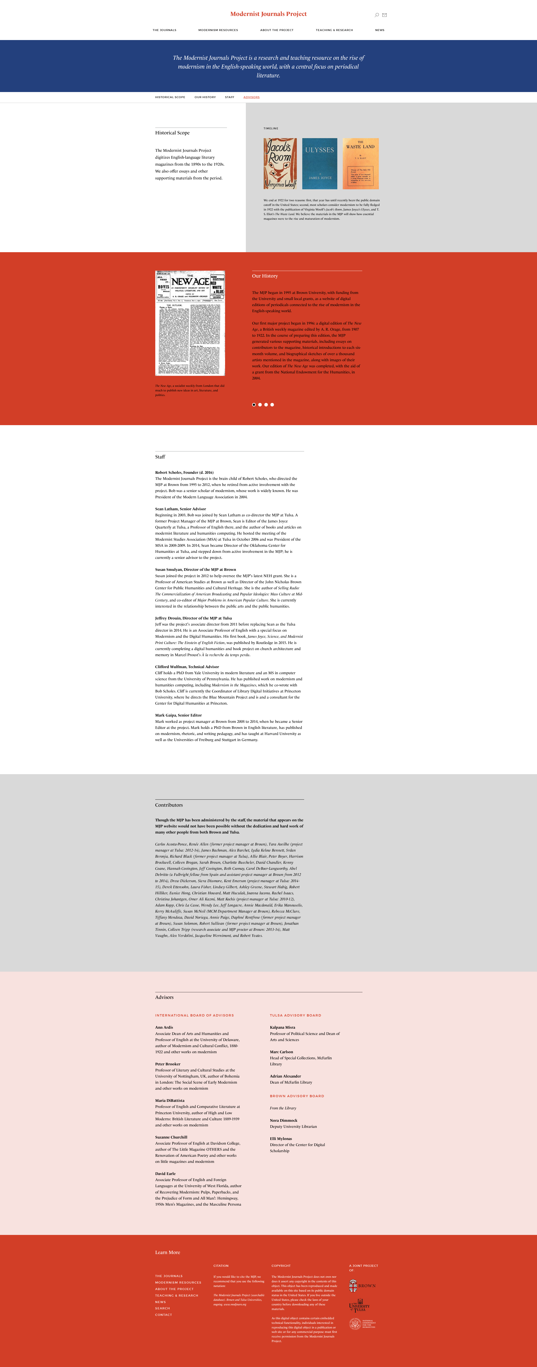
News (380, 30)
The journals (164, 30)
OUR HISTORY (205, 97)
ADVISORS (252, 97)
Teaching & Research (334, 30)
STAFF (229, 97)
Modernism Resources (218, 30)
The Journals (169, 1276)
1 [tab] (254, 404)
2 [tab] (260, 404)
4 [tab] (272, 404)
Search (162, 1308)
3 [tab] (266, 404)
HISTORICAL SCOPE (170, 97)
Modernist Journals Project (268, 13)
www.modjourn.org (235, 1304)
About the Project (277, 30)
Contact (163, 1315)
